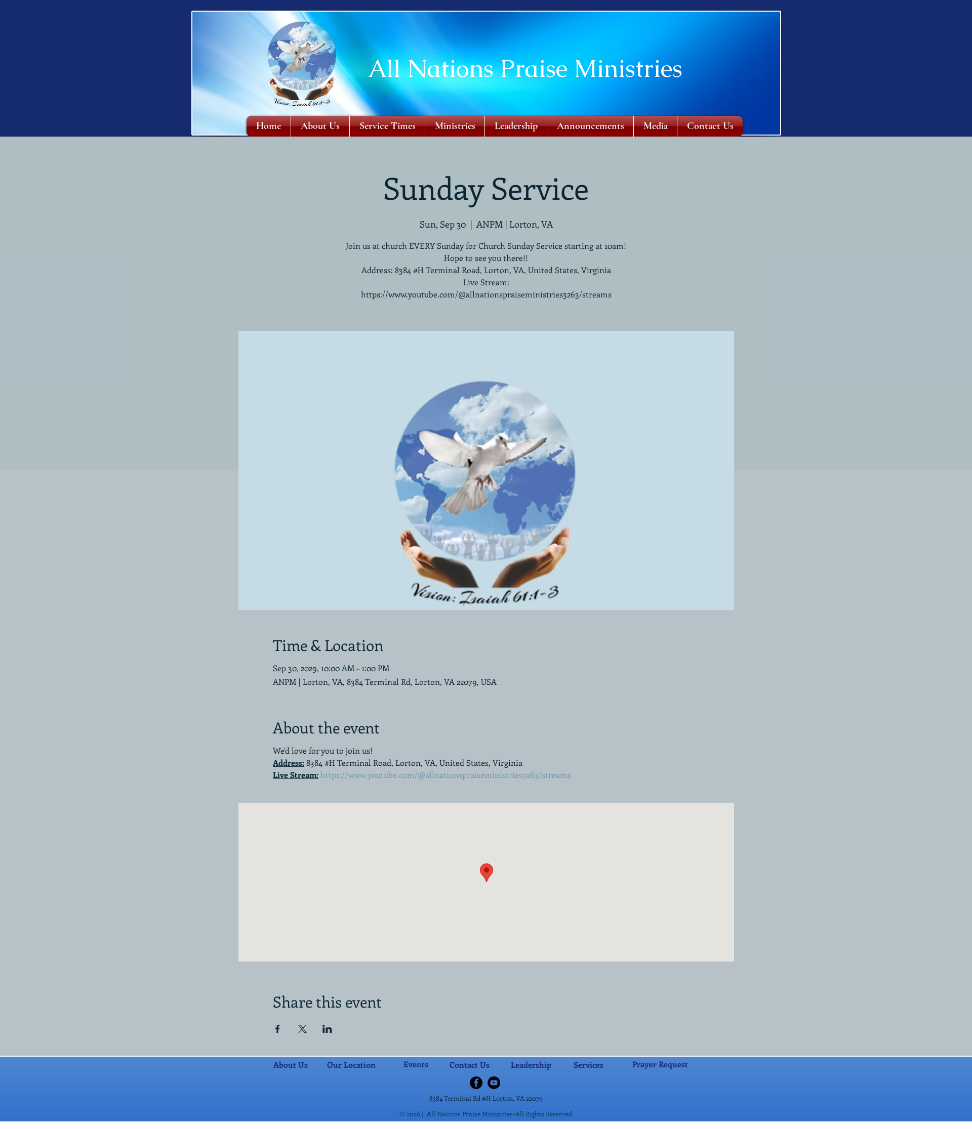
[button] (454, 126)
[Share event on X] (302, 1029)
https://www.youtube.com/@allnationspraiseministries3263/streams (445, 774)
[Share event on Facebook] (277, 1029)
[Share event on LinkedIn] (327, 1029)
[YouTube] (494, 1082)
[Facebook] (476, 1082)
